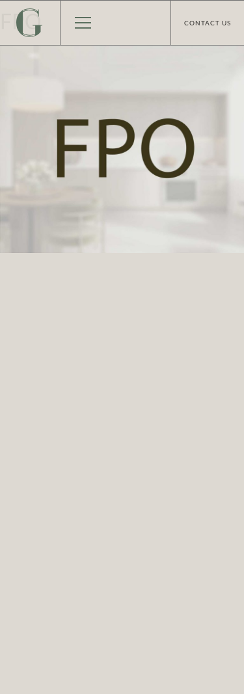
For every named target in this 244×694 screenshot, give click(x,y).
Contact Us (207, 23)
